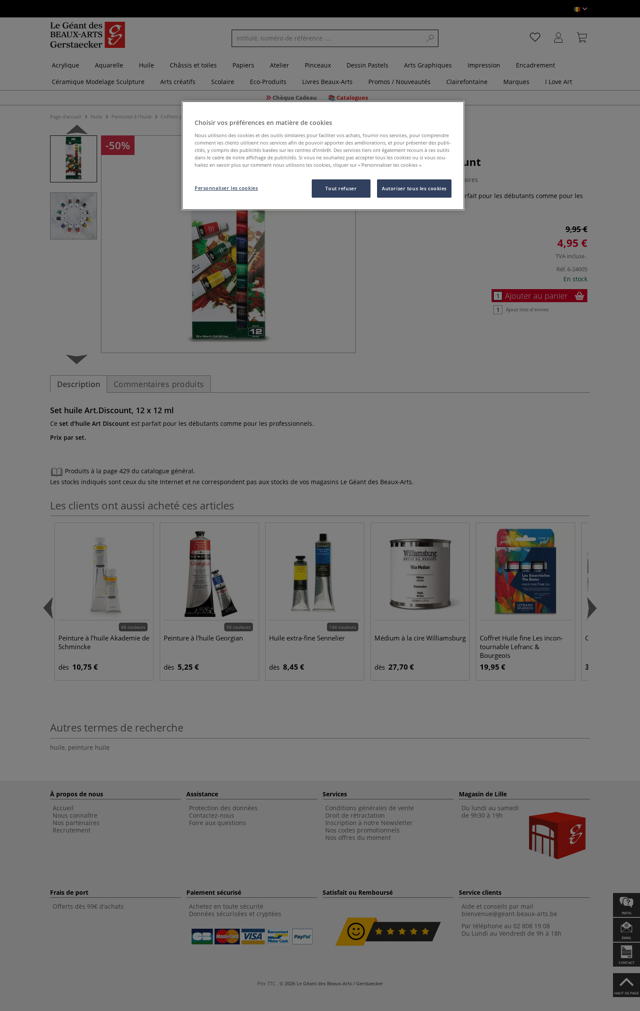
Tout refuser (341, 188)
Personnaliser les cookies (226, 188)
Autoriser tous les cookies (414, 188)
